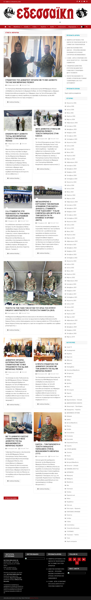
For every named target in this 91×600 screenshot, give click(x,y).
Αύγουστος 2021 (71, 300)
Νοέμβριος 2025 (71, 132)
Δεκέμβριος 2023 (72, 208)
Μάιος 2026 (70, 113)
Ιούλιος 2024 (70, 185)
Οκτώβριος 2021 (71, 294)
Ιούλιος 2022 (70, 264)
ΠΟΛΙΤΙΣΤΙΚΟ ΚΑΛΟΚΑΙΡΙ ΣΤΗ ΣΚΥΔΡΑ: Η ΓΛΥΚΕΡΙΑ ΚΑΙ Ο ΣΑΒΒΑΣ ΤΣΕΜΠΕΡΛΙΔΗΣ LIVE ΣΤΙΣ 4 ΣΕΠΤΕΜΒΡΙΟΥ (77, 79)
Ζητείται (69, 452)
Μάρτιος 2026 (71, 119)
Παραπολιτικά (71, 495)
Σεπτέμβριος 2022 (72, 257)
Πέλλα (68, 498)
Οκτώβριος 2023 (71, 215)
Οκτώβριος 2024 (71, 175)
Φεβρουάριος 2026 (72, 122)
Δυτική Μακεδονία (72, 423)
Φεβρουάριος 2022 (72, 280)
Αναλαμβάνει (70, 367)
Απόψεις (69, 376)
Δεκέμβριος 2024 (72, 169)
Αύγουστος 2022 (71, 261)
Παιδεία (69, 492)
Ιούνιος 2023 (70, 228)
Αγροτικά (69, 357)
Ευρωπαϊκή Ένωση (72, 442)
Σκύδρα (69, 518)
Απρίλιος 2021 (71, 313)
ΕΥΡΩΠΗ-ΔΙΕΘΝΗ (71, 449)
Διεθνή (52, 26)
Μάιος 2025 (70, 152)
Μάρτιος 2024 (71, 198)
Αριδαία (69, 383)
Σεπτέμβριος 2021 (72, 297)
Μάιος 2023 (70, 231)
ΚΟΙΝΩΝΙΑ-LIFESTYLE (73, 469)
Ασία (68, 386)
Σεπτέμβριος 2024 (72, 178)
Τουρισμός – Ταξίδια (73, 534)
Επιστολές (70, 439)
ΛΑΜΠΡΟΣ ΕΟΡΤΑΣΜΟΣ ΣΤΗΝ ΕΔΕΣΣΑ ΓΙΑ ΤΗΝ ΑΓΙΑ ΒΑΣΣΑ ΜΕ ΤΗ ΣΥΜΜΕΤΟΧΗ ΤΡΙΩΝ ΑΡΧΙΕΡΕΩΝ (77, 42)
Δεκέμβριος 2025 (72, 129)
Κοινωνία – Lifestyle (72, 465)
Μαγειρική (70, 475)
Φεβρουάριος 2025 (72, 162)
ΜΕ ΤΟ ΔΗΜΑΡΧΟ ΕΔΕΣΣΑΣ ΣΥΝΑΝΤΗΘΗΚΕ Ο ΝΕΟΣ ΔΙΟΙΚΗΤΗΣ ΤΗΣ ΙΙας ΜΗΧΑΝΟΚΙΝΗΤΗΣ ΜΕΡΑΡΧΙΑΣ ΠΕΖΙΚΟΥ (17, 441)
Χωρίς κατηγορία (72, 541)
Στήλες (35, 26)
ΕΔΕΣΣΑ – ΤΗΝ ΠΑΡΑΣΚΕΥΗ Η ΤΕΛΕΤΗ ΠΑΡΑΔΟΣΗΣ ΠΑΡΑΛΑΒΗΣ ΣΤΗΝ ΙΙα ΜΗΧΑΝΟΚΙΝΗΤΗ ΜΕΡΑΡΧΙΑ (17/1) (48, 449)
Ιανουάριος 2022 (71, 284)
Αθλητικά (69, 360)
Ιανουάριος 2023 (71, 244)
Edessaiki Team (25, 85)
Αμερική (69, 363)
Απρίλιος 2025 (71, 155)
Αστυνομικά (70, 390)
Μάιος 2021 (70, 310)
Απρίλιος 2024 (71, 195)
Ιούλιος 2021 (70, 304)
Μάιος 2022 (70, 271)
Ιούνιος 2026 (70, 109)
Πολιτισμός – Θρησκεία (73, 508)
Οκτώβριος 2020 (71, 333)
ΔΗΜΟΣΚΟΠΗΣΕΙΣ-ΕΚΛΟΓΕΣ (74, 403)
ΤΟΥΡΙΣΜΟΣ (70, 531)
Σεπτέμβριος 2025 (72, 139)
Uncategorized (71, 350)
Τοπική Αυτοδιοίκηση (73, 528)
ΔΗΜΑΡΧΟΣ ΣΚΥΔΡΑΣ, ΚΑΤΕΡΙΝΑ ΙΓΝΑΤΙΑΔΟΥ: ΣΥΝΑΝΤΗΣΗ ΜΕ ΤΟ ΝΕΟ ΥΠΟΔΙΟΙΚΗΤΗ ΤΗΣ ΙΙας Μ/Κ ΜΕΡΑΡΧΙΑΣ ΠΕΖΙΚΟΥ (17, 364)
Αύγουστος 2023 (71, 221)
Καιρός (69, 455)
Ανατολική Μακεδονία (73, 370)
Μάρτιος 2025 (71, 159)
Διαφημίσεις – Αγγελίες (74, 409)
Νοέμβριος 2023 (71, 211)
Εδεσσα (69, 426)
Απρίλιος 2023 (71, 234)
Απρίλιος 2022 (71, 274)
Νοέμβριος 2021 (71, 290)
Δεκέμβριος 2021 (72, 287)
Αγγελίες (43, 26)
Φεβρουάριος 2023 (72, 241)
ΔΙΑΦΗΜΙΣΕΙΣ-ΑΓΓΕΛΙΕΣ (73, 413)
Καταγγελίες (70, 459)
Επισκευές (70, 436)
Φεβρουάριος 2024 (72, 202)
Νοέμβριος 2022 (71, 251)
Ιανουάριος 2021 (71, 323)
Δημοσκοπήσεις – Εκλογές (74, 400)
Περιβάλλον (70, 502)
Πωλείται (69, 515)
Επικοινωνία (62, 26)
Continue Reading (14, 102)
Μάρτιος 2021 (71, 317)
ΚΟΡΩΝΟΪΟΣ (70, 472)
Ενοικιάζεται (70, 432)
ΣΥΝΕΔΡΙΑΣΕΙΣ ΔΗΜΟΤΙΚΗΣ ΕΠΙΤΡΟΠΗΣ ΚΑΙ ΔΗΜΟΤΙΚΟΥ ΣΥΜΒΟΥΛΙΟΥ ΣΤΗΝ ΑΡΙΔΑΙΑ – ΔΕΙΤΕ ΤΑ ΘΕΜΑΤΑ (75, 69)
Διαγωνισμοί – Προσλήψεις (75, 406)
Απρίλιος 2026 (71, 116)
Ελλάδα (26, 26)
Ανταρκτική (70, 373)
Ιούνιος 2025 (70, 149)
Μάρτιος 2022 (71, 277)
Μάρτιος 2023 (71, 238)
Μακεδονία (17, 26)
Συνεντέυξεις (70, 525)
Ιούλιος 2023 (70, 225)
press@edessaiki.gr (11, 567)
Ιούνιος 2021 (70, 307)
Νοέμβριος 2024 (71, 172)
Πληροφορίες (72, 26)
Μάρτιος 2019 (71, 337)
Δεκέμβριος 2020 (72, 327)
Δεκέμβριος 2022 (72, 248)
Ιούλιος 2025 (70, 146)
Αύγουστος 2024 (71, 182)
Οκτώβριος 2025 (71, 136)
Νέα (10, 26)
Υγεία (68, 538)
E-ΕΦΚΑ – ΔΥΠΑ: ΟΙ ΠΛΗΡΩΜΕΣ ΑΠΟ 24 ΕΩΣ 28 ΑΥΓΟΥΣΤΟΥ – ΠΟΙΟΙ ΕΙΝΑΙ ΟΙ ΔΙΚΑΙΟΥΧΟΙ (77, 60)
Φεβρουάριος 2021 (72, 320)
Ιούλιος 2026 (70, 106)
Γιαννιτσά (69, 396)
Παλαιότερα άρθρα (11, 498)
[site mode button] (82, 27)
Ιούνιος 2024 (70, 188)
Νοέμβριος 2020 (71, 330)
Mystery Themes (34, 598)
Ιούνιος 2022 (70, 267)
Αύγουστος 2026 (71, 103)
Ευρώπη (69, 446)
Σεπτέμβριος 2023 (72, 218)
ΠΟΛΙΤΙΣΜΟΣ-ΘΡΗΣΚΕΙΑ (73, 511)
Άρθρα (68, 380)
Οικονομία (70, 488)
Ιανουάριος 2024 (71, 205)
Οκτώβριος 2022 (71, 254)
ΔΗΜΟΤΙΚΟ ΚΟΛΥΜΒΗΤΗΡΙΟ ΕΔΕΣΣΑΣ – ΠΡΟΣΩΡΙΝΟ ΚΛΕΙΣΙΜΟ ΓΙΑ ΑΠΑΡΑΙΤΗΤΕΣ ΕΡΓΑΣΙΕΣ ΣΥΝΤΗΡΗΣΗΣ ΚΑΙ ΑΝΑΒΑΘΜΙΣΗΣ (76, 51)
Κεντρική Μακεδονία (72, 462)
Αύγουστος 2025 (71, 142)
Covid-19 (69, 347)
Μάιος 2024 (70, 192)
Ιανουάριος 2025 (71, 165)
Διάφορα (69, 416)
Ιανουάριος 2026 (71, 126)
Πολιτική (69, 505)
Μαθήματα (70, 478)
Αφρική (69, 393)
